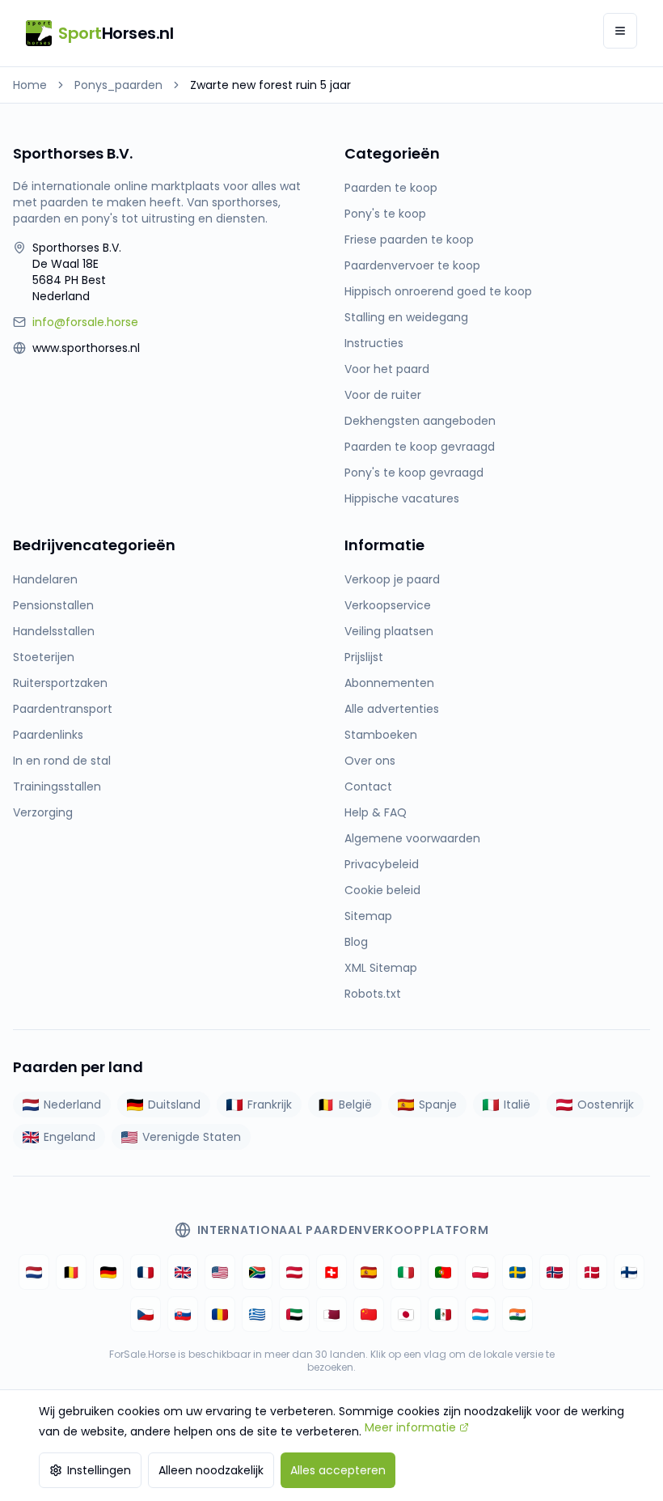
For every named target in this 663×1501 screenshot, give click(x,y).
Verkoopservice (387, 605)
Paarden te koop (390, 188)
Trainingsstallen (57, 786)
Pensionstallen (53, 605)
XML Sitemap (380, 968)
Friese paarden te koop (409, 239)
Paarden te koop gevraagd (419, 447)
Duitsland (174, 1104)
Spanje (438, 1104)
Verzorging (43, 812)
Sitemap (368, 916)
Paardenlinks (48, 735)
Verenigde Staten (191, 1137)
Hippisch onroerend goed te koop (438, 291)
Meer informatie (410, 1427)
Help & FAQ (375, 812)
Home (30, 85)
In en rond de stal (62, 761)
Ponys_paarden (118, 85)
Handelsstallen (54, 631)
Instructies (373, 343)
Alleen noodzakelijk (211, 1470)
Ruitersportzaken (60, 683)
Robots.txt (372, 994)
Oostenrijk (605, 1104)
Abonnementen (389, 683)
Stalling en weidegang (406, 317)
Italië (517, 1104)
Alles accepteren (338, 1470)
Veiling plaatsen (388, 631)
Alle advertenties (391, 709)
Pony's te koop (385, 214)
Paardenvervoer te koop (412, 265)
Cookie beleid (382, 890)
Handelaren (45, 579)
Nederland (72, 1104)
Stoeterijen (43, 657)
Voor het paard (386, 369)
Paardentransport (62, 709)
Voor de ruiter (382, 395)
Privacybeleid (381, 864)
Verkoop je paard (392, 579)
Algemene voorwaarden (412, 838)
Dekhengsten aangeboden (420, 421)
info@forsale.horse (85, 322)
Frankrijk (269, 1104)
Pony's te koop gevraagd (414, 472)
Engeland (69, 1137)
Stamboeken (380, 735)
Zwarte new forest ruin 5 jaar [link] (270, 85)
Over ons (369, 761)
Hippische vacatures (401, 498)
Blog (356, 942)
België (355, 1104)
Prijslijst (363, 657)
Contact (368, 786)
